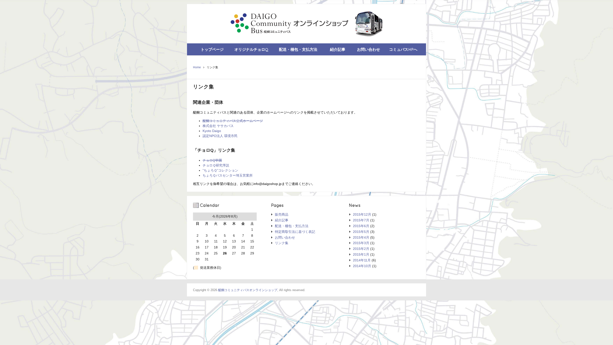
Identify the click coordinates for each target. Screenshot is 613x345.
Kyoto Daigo (212, 131)
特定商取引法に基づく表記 (295, 232)
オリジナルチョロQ (251, 49)
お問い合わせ (368, 49)
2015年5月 (361, 232)
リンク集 (281, 243)
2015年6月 (361, 226)
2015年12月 (362, 214)
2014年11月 (362, 260)
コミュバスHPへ (403, 49)
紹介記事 (337, 49)
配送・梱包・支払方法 (298, 49)
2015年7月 (361, 220)
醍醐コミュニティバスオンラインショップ (247, 290)
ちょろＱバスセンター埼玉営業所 (228, 175)
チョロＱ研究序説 (216, 165)
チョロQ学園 (212, 160)
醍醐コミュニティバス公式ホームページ (233, 121)
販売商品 (281, 214)
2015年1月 (361, 254)
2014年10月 (362, 266)
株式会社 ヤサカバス (218, 126)
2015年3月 (361, 243)
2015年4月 (361, 237)
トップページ (212, 49)
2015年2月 (361, 249)
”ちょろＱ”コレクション (220, 170)
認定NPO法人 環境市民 (220, 136)
